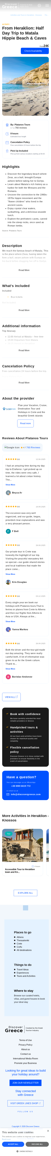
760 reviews (21, 128)
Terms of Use (25, 1040)
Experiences (23, 973)
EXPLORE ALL (25, 893)
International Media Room (25, 1058)
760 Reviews (33, 447)
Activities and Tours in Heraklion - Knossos (26, 15)
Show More (10, 485)
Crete (19, 944)
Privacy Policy (25, 1045)
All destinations (24, 950)
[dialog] (25, 1142)
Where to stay (23, 990)
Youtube (28, 1118)
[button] (25, 1151)
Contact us (25, 1054)
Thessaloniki (23, 940)
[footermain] (25, 907)
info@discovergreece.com (26, 794)
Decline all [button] (37, 1144)
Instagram (18, 1118)
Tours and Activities (26, 976)
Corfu (19, 947)
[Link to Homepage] (9, 6)
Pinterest (33, 1118)
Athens (20, 937)
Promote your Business (25, 1063)
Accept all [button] (13, 1144)
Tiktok (38, 1116)
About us (25, 1049)
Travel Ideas (23, 969)
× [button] (48, 1131)
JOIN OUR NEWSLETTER (25, 1083)
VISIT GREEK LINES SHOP (24, 1103)
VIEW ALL (10, 697)
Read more (25, 423)
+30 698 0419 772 (21, 786)
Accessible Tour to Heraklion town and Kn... (20, 870)
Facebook (13, 1118)
